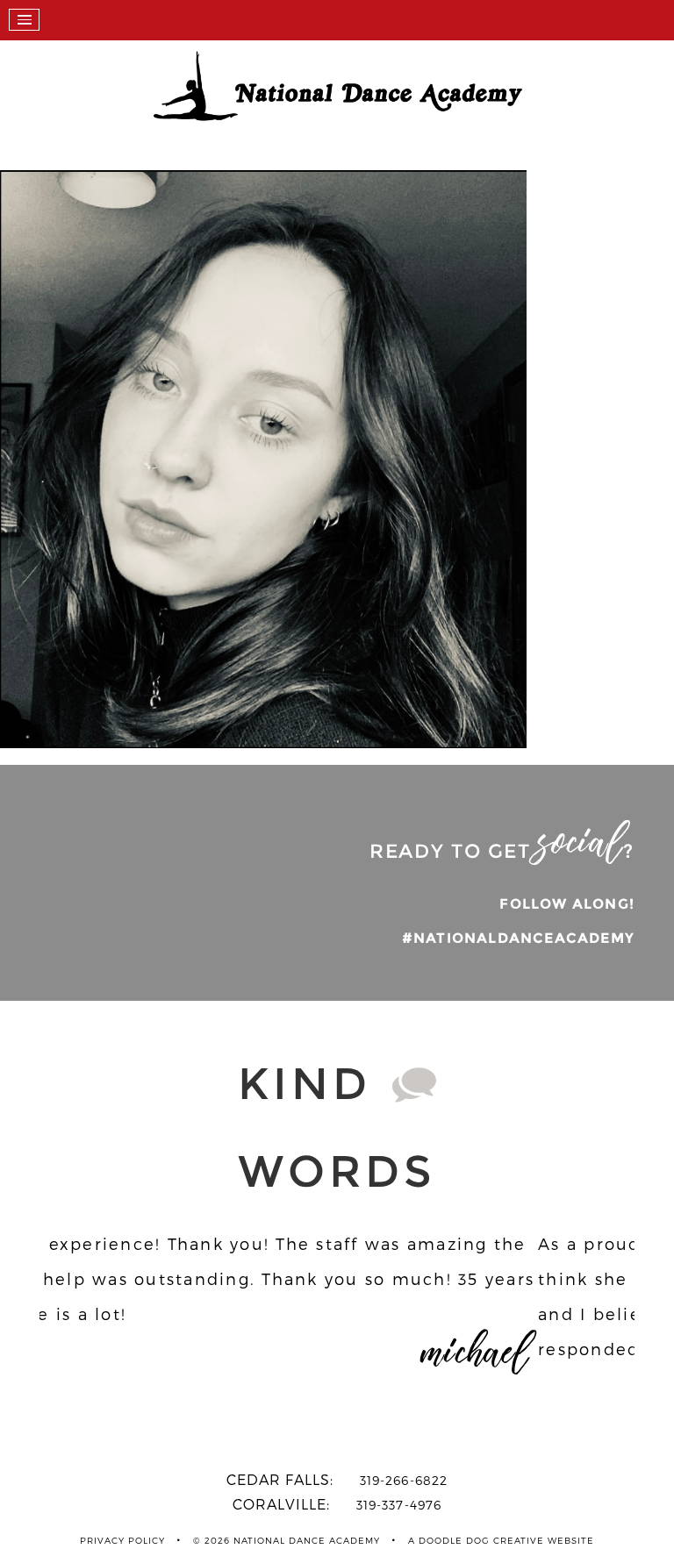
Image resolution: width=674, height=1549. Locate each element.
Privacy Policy (122, 1540)
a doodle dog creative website (501, 1540)
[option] (337, 1327)
